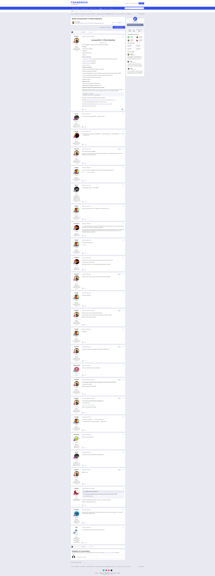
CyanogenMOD (88, 63)
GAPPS (85, 65)
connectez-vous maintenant (109, 552)
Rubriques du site (84, 8)
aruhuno (76, 488)
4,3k (77, 233)
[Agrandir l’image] (103, 42)
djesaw (76, 131)
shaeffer (78, 21)
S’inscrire (141, 3)
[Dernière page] (86, 32)
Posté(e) (86, 36)
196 (77, 498)
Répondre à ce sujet (119, 27)
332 (77, 444)
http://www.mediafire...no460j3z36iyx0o (102, 89)
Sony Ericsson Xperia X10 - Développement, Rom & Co (93, 23)
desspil (76, 167)
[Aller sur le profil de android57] (76, 438)
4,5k (77, 537)
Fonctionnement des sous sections (134, 24)
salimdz (131, 36)
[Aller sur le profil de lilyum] (76, 189)
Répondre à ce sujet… (82, 557)
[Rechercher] (143, 8)
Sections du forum (93, 8)
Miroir (88, 65)
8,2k (77, 177)
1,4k (77, 519)
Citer (85, 109)
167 (77, 141)
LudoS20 (76, 509)
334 (77, 123)
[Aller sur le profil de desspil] (76, 171)
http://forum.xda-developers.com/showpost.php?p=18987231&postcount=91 (101, 99)
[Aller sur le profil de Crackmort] (76, 227)
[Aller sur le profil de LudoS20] (76, 513)
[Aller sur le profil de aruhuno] (76, 492)
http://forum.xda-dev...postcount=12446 (105, 103)
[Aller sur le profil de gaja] (76, 531)
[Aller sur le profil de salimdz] (128, 37)
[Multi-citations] (83, 109)
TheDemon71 (76, 365)
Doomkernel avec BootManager (88, 58)
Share (114, 22)
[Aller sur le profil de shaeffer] (73, 22)
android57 (76, 434)
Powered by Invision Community (107, 574)
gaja (76, 527)
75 (77, 375)
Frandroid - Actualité (75, 8)
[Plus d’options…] (123, 36)
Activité (105, 8)
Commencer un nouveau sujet (105, 27)
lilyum (76, 185)
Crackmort (76, 223)
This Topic (138, 8)
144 (77, 46)
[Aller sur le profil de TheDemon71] (76, 369)
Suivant (83, 32)
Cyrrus (76, 113)
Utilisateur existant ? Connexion (131, 3)
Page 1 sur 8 (91, 32)
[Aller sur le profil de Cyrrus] (76, 117)
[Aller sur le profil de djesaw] (76, 135)
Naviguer (100, 8)
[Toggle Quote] (83, 491)
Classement (111, 8)
